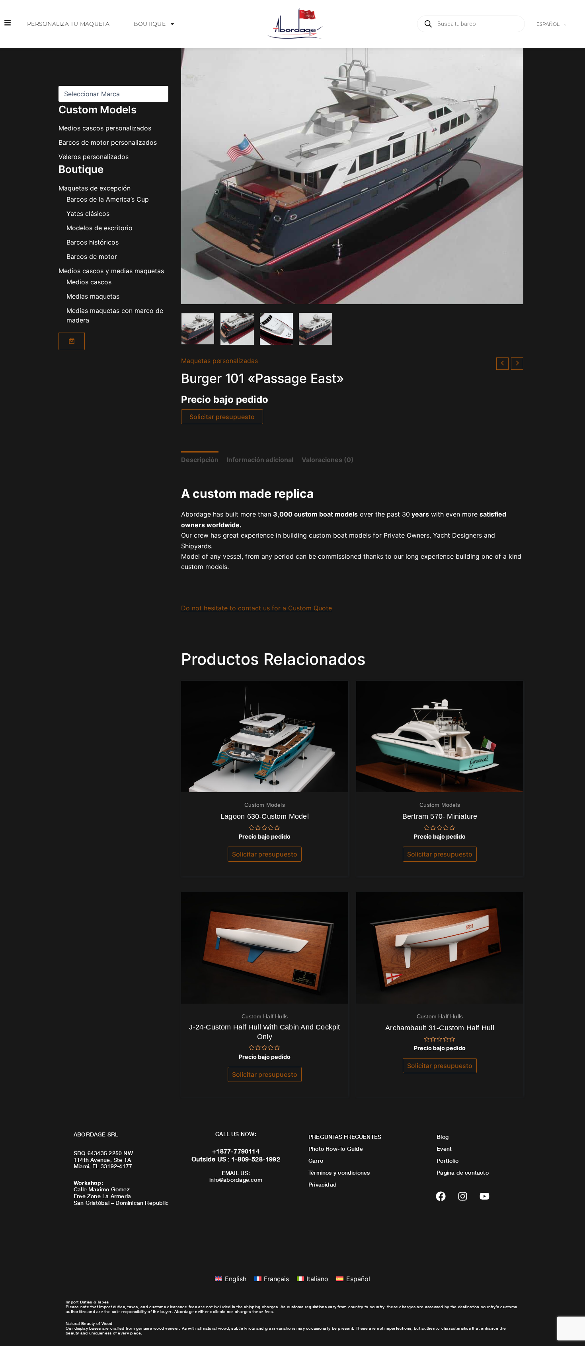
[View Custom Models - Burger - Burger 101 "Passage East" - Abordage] (197, 329)
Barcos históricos (92, 242)
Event (444, 1148)
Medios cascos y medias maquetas (111, 270)
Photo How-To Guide (335, 1148)
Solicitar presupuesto (222, 417)
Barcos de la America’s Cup (107, 199)
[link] (71, 341)
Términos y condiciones (339, 1172)
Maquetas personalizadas (219, 361)
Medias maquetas (92, 296)
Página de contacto (463, 1172)
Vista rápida (265, 785)
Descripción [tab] (199, 460)
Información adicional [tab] (260, 460)
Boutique (150, 23)
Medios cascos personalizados (104, 128)
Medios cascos (88, 282)
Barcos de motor (91, 256)
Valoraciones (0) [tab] (328, 460)
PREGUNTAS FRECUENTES (344, 1136)
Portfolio (447, 1160)
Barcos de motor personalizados (107, 142)
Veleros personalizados (93, 157)
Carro (315, 1160)
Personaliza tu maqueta (68, 23)
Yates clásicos (87, 213)
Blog (442, 1136)
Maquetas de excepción (94, 188)
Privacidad (322, 1184)
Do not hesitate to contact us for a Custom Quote (256, 608)
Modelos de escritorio (99, 227)
